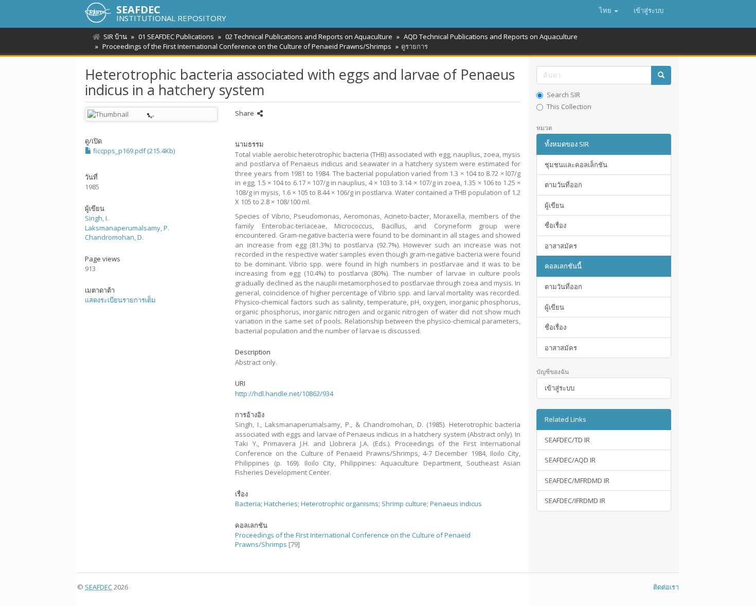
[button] (608, 10)
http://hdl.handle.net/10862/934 (284, 393)
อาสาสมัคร (561, 246)
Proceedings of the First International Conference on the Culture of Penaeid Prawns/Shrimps (246, 46)
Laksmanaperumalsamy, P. (127, 228)
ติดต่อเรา (666, 587)
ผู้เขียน (554, 205)
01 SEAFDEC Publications (176, 36)
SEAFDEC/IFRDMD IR (575, 500)
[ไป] (661, 75)
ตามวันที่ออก (563, 184)
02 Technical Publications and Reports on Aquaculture (308, 36)
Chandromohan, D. (114, 237)
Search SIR (563, 94)
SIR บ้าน (115, 36)
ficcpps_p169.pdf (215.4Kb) (133, 150)
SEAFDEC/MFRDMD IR (577, 480)
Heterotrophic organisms (340, 503)
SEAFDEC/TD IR (567, 439)
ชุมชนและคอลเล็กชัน (576, 164)
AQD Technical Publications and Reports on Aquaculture (491, 36)
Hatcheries (281, 503)
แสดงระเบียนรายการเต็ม (120, 300)
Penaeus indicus (456, 503)
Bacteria (248, 503)
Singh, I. (97, 218)
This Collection (569, 106)
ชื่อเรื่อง (555, 225)
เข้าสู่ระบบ (559, 388)
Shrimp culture (404, 503)
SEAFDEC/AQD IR (570, 460)
